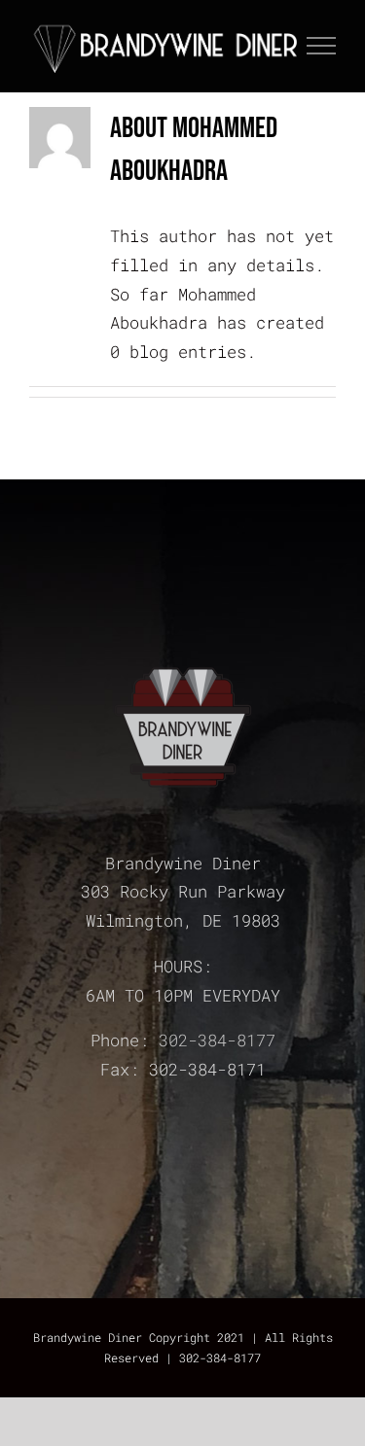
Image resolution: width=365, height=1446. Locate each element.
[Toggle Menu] (322, 45)
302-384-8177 (217, 1040)
